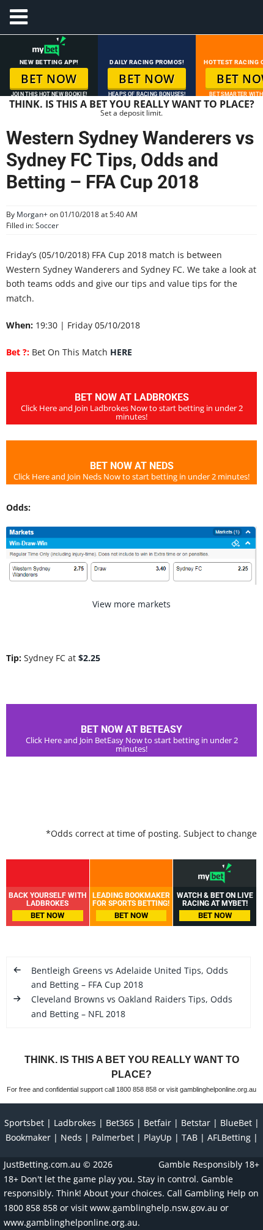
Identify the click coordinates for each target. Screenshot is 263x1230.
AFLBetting (229, 1137)
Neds (71, 1137)
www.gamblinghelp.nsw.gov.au (154, 1207)
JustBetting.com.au (42, 1164)
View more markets (131, 604)
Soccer (47, 225)
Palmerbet (113, 1137)
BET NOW (49, 79)
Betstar (195, 1122)
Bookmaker (28, 1137)
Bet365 (120, 1122)
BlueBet (236, 1122)
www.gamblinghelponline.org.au (71, 1222)
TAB (190, 1137)
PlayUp (158, 1137)
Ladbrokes (75, 1122)
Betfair (157, 1122)
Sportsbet (24, 1122)
